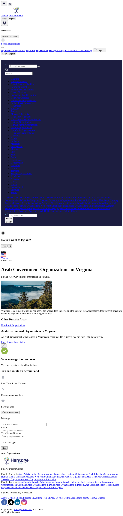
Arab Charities (54, 474)
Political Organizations (21, 127)
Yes (4, 246)
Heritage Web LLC (23, 509)
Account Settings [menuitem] (84, 50)
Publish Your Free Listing (13, 342)
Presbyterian (16, 146)
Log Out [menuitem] (101, 50)
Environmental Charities (22, 89)
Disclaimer (75, 497)
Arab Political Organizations (72, 476)
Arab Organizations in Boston (94, 482)
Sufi (13, 154)
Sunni (13, 157)
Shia (13, 152)
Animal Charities (19, 81)
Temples (15, 171)
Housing (15, 108)
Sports (14, 192)
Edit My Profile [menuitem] (17, 50)
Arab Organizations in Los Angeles (46, 487)
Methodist (15, 143)
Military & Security (20, 114)
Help (45, 497)
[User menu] (2, 47)
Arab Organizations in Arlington (33, 482)
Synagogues (16, 160)
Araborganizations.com (12, 15)
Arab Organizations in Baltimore (64, 482)
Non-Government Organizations (26, 119)
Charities (15, 78)
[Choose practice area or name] (38, 66)
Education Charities (20, 87)
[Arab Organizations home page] (16, 13)
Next (4, 448)
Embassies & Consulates (22, 103)
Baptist (14, 138)
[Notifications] (4, 23)
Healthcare (16, 106)
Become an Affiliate (32, 497)
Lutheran (15, 141)
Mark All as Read (9, 37)
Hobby (14, 184)
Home (3, 251)
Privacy (51, 497)
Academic (15, 176)
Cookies (59, 497)
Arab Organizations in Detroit (70, 485)
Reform (14, 168)
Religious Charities (20, 97)
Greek (14, 181)
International (17, 187)
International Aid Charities (23, 95)
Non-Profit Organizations (23, 130)
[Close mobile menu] (10, 4)
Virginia (4, 258)
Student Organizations (21, 173)
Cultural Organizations (21, 122)
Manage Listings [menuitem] (56, 50)
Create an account (10, 412)
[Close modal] (3, 345)
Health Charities (18, 92)
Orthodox (15, 165)
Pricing (19, 497)
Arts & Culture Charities (22, 84)
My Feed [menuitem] (5, 50)
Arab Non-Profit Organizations (44, 476)
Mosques (15, 149)
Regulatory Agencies (21, 116)
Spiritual (15, 189)
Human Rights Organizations (24, 125)
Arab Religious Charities (98, 476)
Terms (67, 497)
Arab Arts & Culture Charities (32, 474)
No (10, 246)
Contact (11, 497)
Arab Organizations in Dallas (41, 485)
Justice (14, 111)
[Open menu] (4, 3)
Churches (15, 135)
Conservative (17, 162)
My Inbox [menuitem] (30, 50)
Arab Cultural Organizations (74, 474)
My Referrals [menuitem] (42, 50)
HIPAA (93, 497)
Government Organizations (23, 100)
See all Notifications (10, 43)
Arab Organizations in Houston (99, 485)
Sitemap (101, 497)
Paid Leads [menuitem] (70, 50)
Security (85, 497)
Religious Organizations (22, 133)
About (4, 497)
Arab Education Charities (101, 474)
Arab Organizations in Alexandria (40, 479)
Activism (15, 179)
